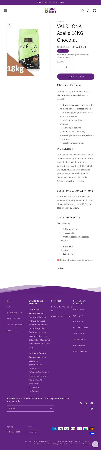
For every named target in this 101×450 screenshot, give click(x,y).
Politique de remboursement (63, 441)
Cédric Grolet (79, 309)
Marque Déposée (45, 441)
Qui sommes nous (14, 313)
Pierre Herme (78, 321)
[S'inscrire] (51, 408)
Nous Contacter (13, 318)
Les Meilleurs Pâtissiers (79, 302)
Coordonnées (75, 444)
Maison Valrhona (80, 351)
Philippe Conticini (80, 327)
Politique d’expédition (60, 444)
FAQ (8, 307)
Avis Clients (11, 330)
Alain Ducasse (79, 345)
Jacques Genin (79, 339)
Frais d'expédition (75, 55)
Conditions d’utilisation (42, 444)
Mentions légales (88, 444)
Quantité (60, 62)
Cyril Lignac (78, 315)
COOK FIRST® (34, 441)
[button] (5, 10)
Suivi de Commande (15, 324)
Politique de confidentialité (84, 441)
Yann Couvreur (79, 333)
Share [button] (62, 268)
